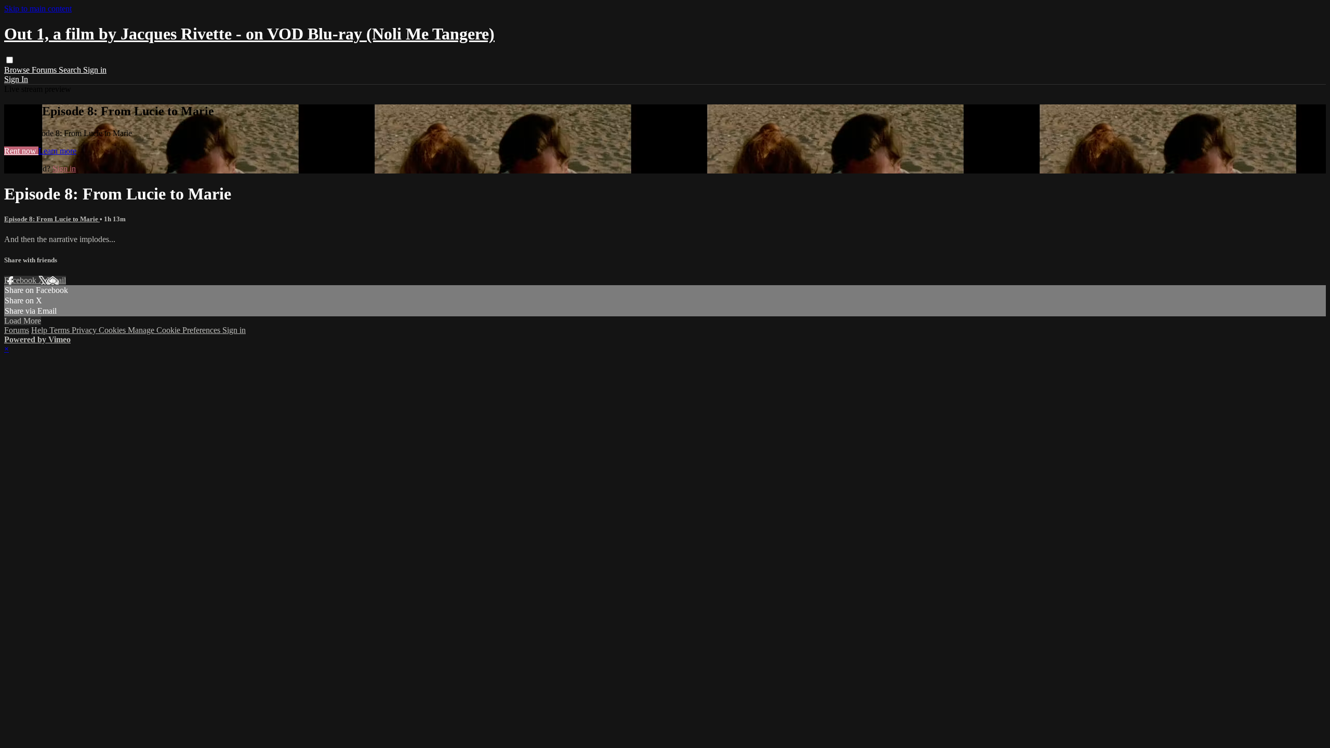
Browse (18, 69)
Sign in (95, 69)
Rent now (21, 150)
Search (71, 69)
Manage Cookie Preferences (175, 330)
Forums (45, 69)
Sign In (16, 79)
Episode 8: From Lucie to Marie (52, 219)
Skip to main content (38, 8)
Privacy (85, 330)
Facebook (21, 280)
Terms (60, 330)
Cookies (113, 330)
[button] (9, 60)
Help (40, 330)
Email (56, 280)
